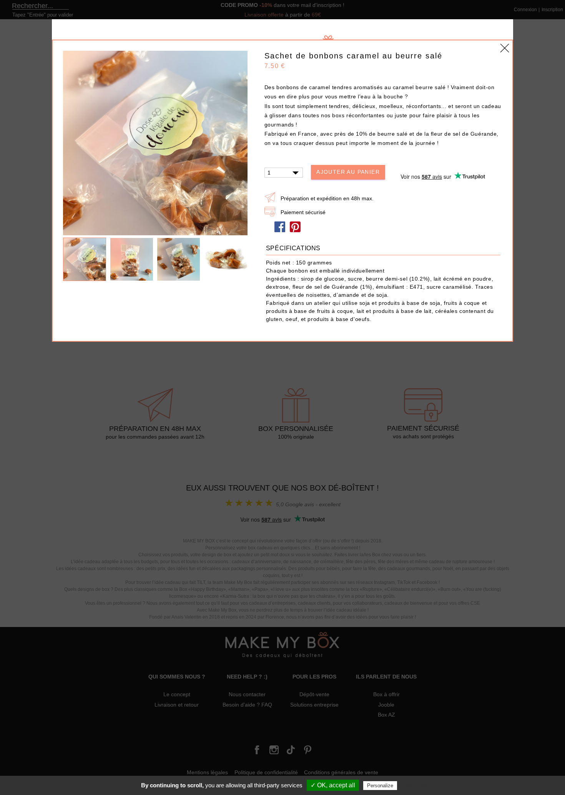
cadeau (491, 106)
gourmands (280, 124)
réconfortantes (366, 115)
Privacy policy (415, 785)
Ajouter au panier (348, 172)
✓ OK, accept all (333, 785)
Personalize (380, 785)
